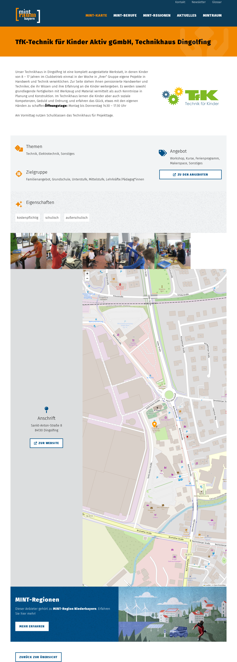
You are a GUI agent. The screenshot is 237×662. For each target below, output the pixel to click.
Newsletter (199, 2)
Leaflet (208, 585)
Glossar (217, 2)
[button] (224, 15)
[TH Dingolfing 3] (100, 251)
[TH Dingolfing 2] (136, 251)
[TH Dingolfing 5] (28, 251)
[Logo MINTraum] (27, 15)
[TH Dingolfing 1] (172, 251)
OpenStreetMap (220, 585)
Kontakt (180, 2)
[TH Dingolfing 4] (64, 251)
